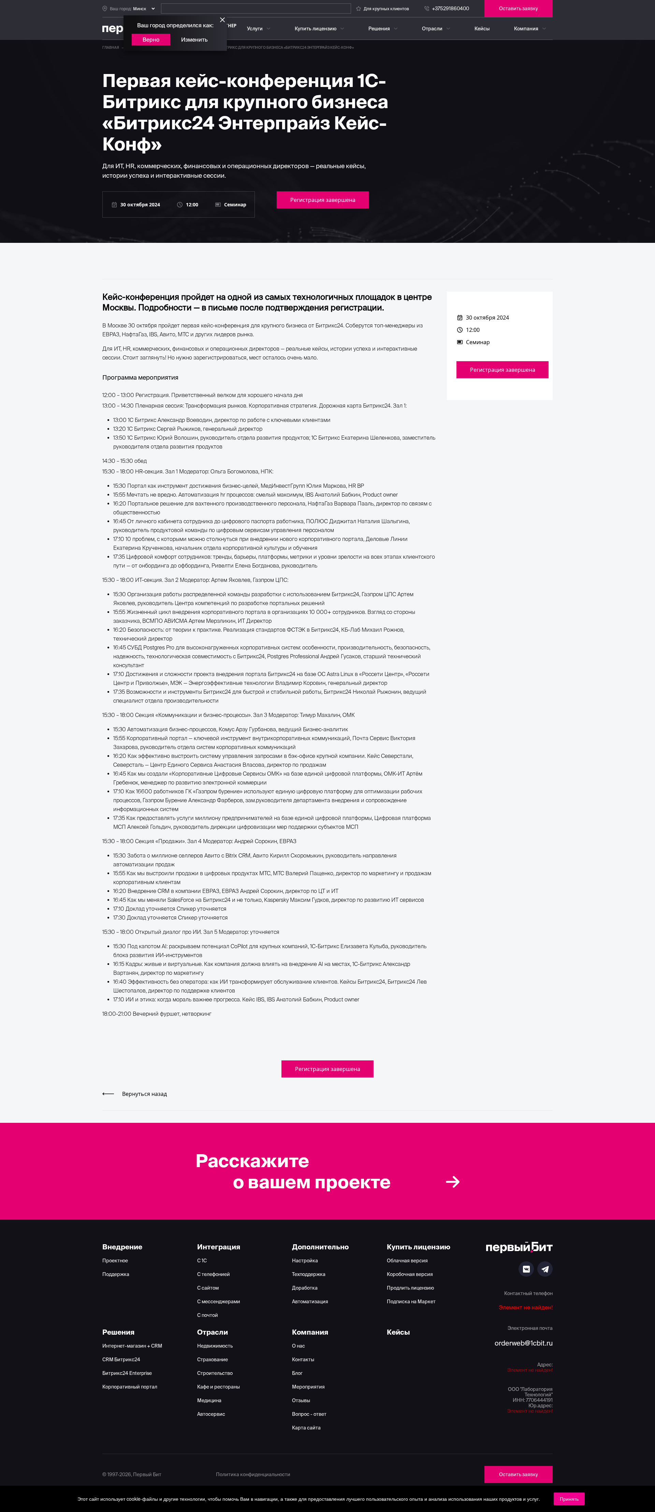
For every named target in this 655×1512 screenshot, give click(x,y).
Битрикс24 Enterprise (127, 1373)
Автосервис (211, 1414)
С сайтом (208, 1288)
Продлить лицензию (410, 1288)
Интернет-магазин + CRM (132, 1346)
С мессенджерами (218, 1301)
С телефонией (213, 1274)
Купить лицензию (315, 28)
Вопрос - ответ (309, 1414)
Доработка (305, 1288)
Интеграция (218, 1247)
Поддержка (115, 1274)
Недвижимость (215, 1346)
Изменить (194, 39)
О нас (298, 1346)
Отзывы (301, 1400)
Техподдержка (308, 1274)
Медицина (209, 1400)
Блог (297, 1373)
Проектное (115, 1260)
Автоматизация (310, 1301)
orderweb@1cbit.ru (524, 1343)
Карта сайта (306, 1427)
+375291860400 (450, 8)
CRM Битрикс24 (121, 1359)
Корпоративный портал (129, 1387)
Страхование (212, 1359)
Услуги (255, 28)
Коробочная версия (410, 1274)
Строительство (215, 1373)
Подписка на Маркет (411, 1301)
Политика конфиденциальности (253, 1474)
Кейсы (482, 28)
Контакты (303, 1359)
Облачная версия (407, 1260)
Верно (151, 39)
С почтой (207, 1315)
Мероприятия (308, 1387)
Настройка (305, 1260)
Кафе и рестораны (218, 1387)
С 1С (202, 1260)
